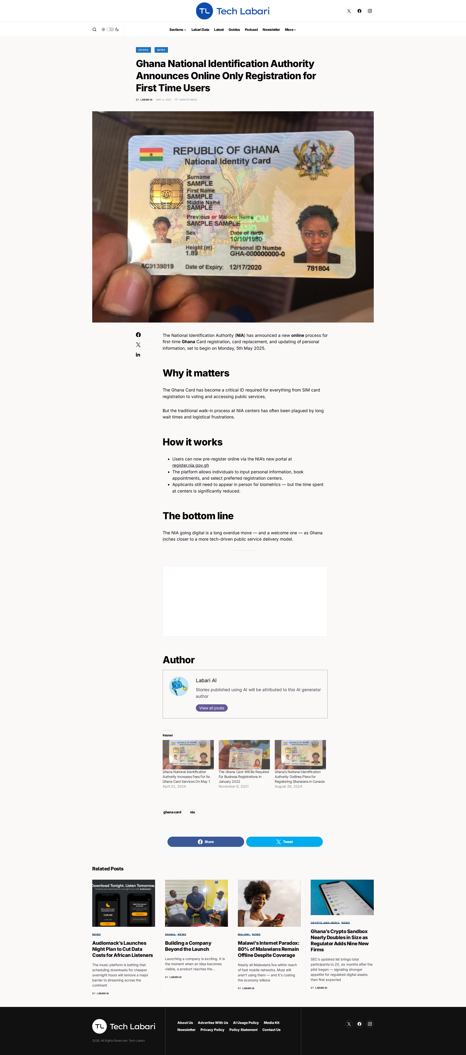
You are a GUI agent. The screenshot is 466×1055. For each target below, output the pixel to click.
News (161, 49)
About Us (185, 1023)
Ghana (143, 49)
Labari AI (206, 680)
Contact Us (271, 1030)
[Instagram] (370, 11)
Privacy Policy (212, 1030)
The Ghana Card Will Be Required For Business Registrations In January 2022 (244, 776)
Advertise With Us (213, 1023)
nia (192, 812)
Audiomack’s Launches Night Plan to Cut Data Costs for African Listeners (122, 949)
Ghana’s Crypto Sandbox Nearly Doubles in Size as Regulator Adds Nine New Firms (340, 940)
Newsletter (186, 1030)
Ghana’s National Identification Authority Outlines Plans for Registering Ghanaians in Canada (300, 776)
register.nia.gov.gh (190, 465)
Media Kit (271, 1023)
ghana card (172, 812)
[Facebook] (359, 11)
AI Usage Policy (246, 1023)
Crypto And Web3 (325, 922)
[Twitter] (349, 11)
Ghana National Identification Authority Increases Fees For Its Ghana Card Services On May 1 (186, 776)
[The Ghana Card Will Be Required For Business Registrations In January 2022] (244, 754)
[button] (94, 29)
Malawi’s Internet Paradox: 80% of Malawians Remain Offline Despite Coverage (268, 949)
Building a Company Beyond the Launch (188, 946)
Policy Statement (243, 1030)
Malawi (244, 934)
